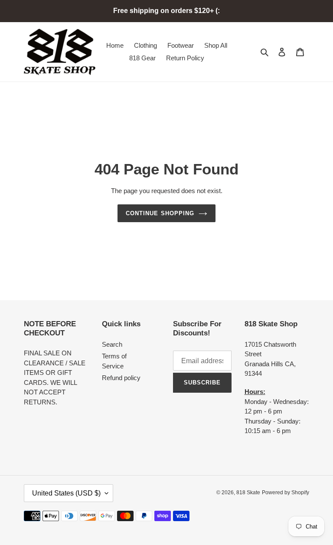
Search (112, 344)
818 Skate (248, 492)
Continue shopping (160, 213)
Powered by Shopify (285, 492)
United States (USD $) (66, 493)
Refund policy (121, 377)
